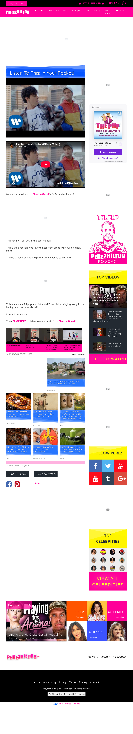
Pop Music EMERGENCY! (31, 346)
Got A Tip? (16, 4)
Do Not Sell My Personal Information (67, 694)
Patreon (39, 10)
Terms (72, 682)
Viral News (108, 12)
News (91, 656)
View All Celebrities (108, 581)
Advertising (49, 682)
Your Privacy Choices (69, 703)
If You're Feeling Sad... (13, 346)
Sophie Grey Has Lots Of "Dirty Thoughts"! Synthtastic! (72, 347)
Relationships (71, 10)
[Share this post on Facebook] (9, 484)
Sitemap (83, 682)
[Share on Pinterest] (17, 484)
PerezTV (54, 10)
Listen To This (43, 483)
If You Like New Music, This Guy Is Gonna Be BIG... (52, 347)
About (37, 682)
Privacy (62, 682)
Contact (94, 682)
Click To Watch (107, 359)
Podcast (121, 10)
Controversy (92, 10)
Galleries (120, 656)
